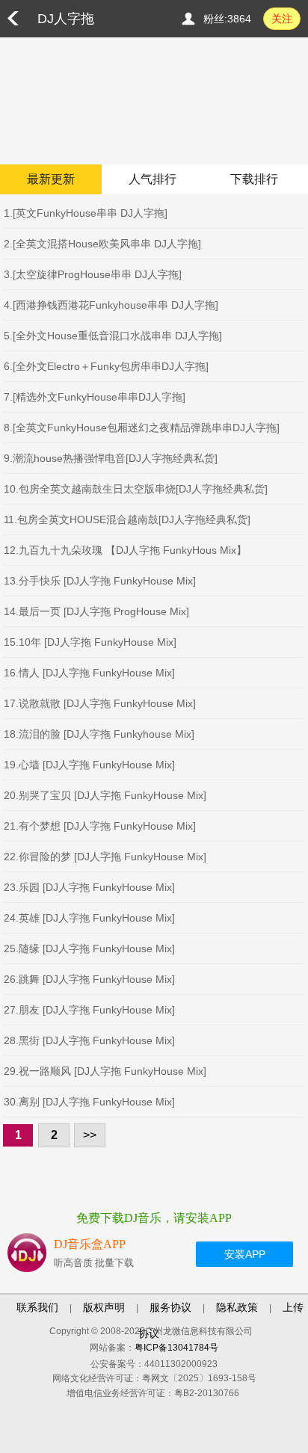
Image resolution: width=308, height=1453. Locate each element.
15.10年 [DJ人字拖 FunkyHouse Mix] (90, 642)
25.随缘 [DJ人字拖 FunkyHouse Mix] (89, 948)
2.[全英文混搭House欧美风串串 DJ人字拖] (102, 244)
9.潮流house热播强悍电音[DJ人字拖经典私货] (111, 458)
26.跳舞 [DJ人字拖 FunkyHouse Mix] (89, 979)
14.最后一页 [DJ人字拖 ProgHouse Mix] (96, 611)
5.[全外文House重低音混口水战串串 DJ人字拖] (113, 336)
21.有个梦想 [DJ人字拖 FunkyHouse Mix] (100, 826)
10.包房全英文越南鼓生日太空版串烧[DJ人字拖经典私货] (136, 489)
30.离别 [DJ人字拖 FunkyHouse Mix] (89, 1102)
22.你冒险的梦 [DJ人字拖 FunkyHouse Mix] (105, 857)
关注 (281, 19)
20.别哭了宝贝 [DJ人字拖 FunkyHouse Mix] (105, 795)
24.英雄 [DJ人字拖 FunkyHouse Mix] (89, 918)
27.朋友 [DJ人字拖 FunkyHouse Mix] (89, 1010)
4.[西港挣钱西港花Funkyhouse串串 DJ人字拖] (111, 305)
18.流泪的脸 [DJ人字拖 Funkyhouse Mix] (99, 734)
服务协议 (170, 1307)
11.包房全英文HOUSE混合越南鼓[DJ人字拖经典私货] (127, 519)
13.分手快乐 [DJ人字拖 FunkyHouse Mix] (100, 581)
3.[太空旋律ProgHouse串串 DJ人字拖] (93, 274)
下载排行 (254, 179)
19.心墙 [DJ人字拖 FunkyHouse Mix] (89, 765)
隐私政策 (237, 1307)
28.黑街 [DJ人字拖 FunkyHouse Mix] (89, 1040)
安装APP (244, 1254)
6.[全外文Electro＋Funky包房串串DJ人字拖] (106, 366)
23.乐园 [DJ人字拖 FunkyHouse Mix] (89, 887)
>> (89, 1135)
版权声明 (104, 1307)
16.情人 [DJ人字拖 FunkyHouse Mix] (89, 673)
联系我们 (37, 1307)
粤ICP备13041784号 (176, 1347)
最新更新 (51, 179)
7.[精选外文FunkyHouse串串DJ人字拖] (94, 397)
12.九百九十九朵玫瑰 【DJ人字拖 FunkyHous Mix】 (125, 550)
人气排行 (152, 179)
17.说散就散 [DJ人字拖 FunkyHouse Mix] (100, 703)
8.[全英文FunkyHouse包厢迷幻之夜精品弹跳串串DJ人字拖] (142, 428)
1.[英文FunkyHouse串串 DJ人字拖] (85, 213)
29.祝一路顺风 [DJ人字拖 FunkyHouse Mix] (105, 1071)
